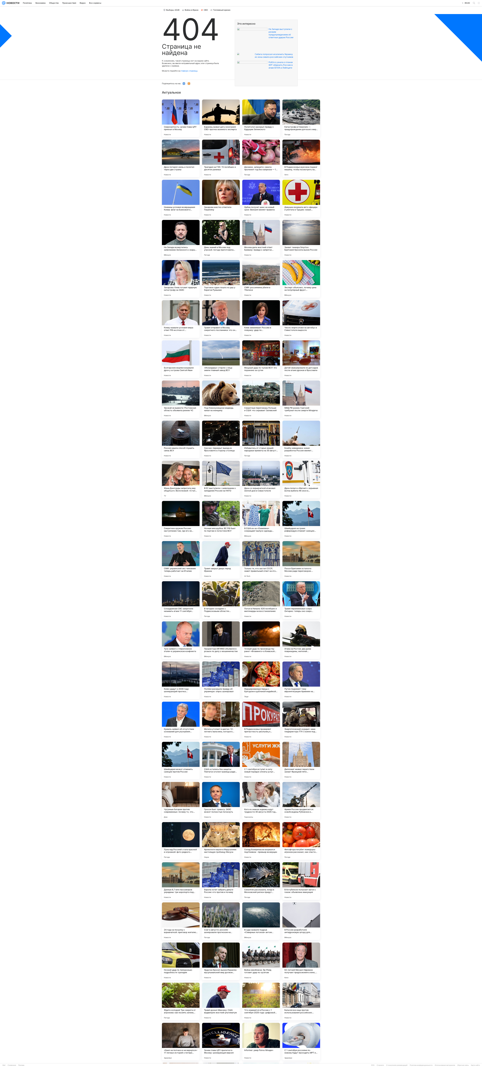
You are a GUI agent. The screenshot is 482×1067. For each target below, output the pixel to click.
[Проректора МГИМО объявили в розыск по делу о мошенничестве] (221, 640)
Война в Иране (191, 10)
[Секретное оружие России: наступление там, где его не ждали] (181, 520)
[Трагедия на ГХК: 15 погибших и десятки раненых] (221, 158)
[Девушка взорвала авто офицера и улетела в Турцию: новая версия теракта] (301, 198)
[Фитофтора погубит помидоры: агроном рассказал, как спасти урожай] (301, 841)
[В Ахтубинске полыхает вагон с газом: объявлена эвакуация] (301, 881)
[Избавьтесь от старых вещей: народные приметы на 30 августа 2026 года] (261, 439)
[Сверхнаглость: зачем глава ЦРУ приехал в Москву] (181, 118)
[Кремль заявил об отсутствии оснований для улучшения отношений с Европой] (181, 720)
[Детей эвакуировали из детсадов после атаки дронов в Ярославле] (301, 359)
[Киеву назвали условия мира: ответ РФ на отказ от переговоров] (181, 319)
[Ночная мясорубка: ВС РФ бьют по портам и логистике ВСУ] (221, 520)
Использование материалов (445, 1065)
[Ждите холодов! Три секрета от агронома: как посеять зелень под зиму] (181, 1001)
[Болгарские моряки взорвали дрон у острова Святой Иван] (181, 359)
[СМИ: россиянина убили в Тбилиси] (261, 279)
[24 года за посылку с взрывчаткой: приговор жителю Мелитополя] (181, 921)
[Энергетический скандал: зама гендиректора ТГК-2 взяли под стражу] (301, 720)
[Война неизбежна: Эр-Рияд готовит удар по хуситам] (261, 961)
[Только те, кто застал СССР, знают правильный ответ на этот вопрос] (261, 560)
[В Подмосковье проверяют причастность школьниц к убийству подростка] (261, 720)
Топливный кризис (222, 10)
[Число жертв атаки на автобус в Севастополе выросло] (301, 319)
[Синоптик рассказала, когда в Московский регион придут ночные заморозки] (261, 881)
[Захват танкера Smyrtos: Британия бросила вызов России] (301, 239)
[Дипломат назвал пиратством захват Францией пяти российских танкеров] (301, 760)
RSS (372, 1065)
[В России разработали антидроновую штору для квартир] (301, 921)
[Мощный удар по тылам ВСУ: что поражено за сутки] (261, 359)
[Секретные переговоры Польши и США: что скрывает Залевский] (261, 399)
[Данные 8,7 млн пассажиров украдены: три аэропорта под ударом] (181, 881)
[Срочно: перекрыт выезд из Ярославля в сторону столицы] (221, 439)
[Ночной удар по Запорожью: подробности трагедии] (181, 961)
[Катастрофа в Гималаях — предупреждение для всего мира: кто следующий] (301, 118)
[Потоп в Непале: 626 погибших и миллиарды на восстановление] (261, 600)
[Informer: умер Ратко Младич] (261, 1041)
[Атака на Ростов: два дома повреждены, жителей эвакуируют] (301, 640)
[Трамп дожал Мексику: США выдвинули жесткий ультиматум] (221, 1001)
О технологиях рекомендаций (396, 1065)
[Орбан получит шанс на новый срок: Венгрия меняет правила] (261, 198)
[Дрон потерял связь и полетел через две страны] (181, 158)
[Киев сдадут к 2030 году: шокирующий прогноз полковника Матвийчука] (181, 680)
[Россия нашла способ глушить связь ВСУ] (181, 439)
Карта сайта (475, 1065)
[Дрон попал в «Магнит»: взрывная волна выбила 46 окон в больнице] (301, 479)
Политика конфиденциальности (421, 1065)
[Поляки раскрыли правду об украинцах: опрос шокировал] (221, 680)
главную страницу (189, 71)
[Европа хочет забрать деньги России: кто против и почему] (221, 881)
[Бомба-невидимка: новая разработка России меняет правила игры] (301, 439)
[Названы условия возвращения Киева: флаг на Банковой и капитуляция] (181, 198)
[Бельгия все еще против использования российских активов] (301, 1001)
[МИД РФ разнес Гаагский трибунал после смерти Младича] (301, 399)
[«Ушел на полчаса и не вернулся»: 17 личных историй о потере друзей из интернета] (181, 1041)
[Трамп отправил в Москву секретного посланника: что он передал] (221, 319)
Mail (4, 1065)
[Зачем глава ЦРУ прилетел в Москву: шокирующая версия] (221, 1041)
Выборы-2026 (172, 10)
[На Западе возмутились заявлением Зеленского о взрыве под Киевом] (181, 239)
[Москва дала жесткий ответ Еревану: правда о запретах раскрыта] (261, 239)
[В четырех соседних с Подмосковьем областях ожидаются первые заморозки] (221, 600)
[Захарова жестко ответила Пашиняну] (221, 198)
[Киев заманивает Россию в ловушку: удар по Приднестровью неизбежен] (261, 319)
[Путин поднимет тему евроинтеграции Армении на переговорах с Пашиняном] (301, 680)
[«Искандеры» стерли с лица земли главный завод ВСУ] (221, 359)
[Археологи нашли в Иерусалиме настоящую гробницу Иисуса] (221, 841)
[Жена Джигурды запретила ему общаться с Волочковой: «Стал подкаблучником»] (181, 479)
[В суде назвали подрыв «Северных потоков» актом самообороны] (261, 921)
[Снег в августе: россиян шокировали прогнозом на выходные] (221, 921)
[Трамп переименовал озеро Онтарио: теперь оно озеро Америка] (301, 600)
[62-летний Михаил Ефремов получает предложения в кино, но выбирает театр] (301, 961)
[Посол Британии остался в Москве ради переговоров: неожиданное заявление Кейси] (301, 560)
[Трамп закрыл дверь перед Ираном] (221, 560)
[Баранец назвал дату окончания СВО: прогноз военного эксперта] (221, 118)
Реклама (21, 1065)
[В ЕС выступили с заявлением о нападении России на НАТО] (221, 479)
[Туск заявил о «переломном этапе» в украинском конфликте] (181, 640)
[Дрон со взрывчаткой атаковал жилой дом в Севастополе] (261, 479)
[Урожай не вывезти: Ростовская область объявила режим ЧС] (181, 399)
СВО (206, 10)
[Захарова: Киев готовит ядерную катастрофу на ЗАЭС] (181, 279)
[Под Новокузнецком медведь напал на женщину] (221, 399)
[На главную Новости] (12, 3)
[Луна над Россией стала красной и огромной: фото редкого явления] (181, 841)
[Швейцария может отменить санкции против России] (181, 760)
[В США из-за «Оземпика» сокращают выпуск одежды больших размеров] (261, 520)
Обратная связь (463, 1065)
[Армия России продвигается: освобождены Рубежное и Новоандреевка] (301, 801)
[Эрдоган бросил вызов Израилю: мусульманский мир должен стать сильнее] (221, 961)
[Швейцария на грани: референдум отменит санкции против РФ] (301, 520)
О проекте (380, 1065)
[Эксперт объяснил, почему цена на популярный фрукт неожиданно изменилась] (301, 279)
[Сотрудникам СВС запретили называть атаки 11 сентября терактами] (181, 600)
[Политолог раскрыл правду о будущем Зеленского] (261, 118)
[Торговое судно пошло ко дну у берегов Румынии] (221, 279)
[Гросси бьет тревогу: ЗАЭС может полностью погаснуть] (221, 801)
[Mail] (4, 3)
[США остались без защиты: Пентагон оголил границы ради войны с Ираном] (221, 760)
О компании (12, 1065)
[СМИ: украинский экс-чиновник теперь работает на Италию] (181, 560)
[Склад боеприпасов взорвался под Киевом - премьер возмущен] (261, 841)
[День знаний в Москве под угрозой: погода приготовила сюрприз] (221, 239)
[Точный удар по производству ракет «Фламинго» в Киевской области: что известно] (261, 640)
